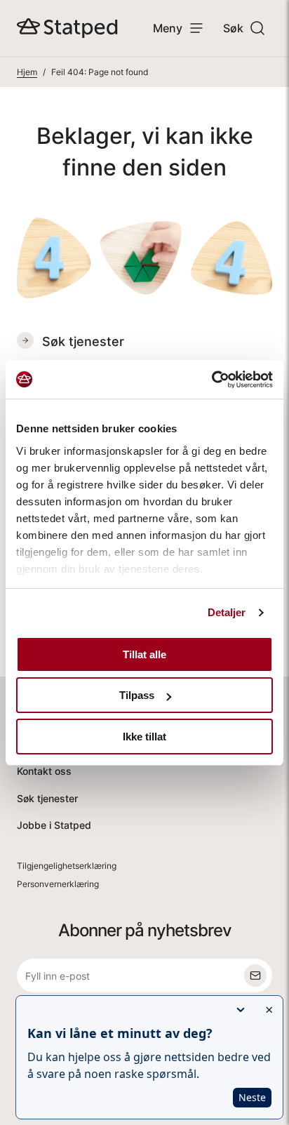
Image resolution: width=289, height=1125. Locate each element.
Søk (233, 28)
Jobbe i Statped (54, 825)
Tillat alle (144, 654)
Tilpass (136, 695)
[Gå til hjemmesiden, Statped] (67, 28)
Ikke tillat (144, 737)
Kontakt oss (44, 771)
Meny (167, 28)
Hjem (27, 72)
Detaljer (227, 612)
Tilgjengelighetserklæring (66, 865)
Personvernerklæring (58, 884)
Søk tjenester (47, 798)
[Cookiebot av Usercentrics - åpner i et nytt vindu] (211, 380)
